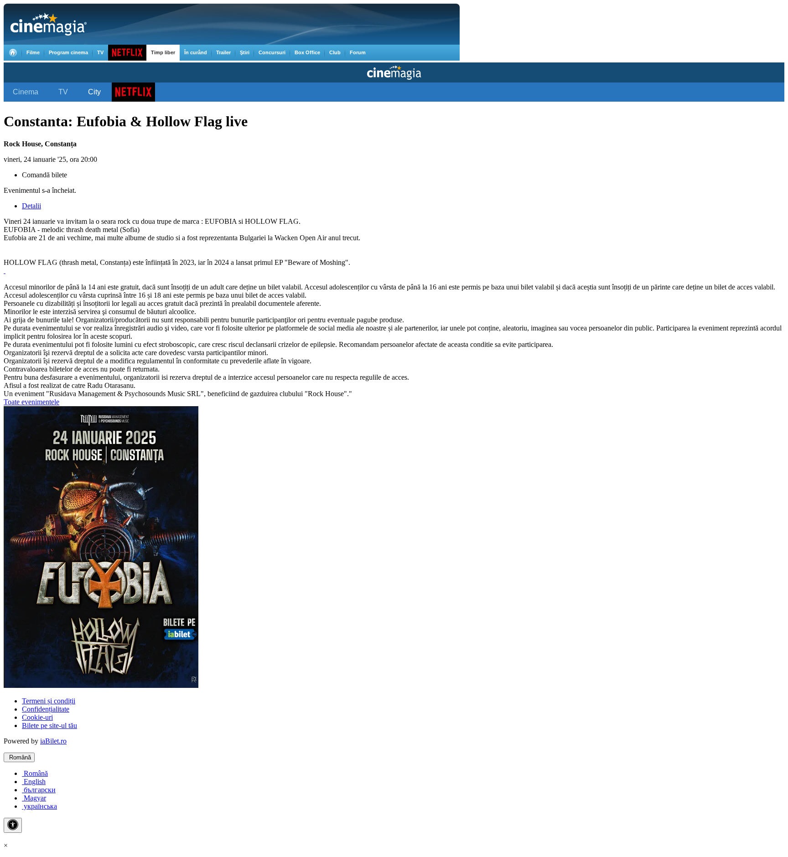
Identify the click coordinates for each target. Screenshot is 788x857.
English (34, 781)
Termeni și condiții (48, 701)
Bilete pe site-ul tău (49, 725)
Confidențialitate (45, 709)
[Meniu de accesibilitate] (13, 825)
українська (39, 806)
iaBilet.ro (53, 741)
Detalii (31, 206)
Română (19, 757)
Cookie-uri (37, 717)
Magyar (34, 798)
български (39, 790)
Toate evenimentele (31, 402)
